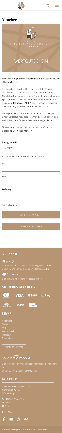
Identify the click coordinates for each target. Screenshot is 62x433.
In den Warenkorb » (31, 226)
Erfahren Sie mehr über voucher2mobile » (20, 370)
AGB (4, 327)
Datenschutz (7, 338)
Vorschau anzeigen (31, 214)
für (3, 163)
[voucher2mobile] (16, 358)
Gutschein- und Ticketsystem (31, 429)
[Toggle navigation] (57, 5)
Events (5, 324)
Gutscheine (7, 320)
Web (7, 406)
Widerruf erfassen (14, 347)
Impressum (7, 334)
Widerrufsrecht (8, 331)
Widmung (6, 189)
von (4, 176)
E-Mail (7, 402)
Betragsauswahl (9, 142)
